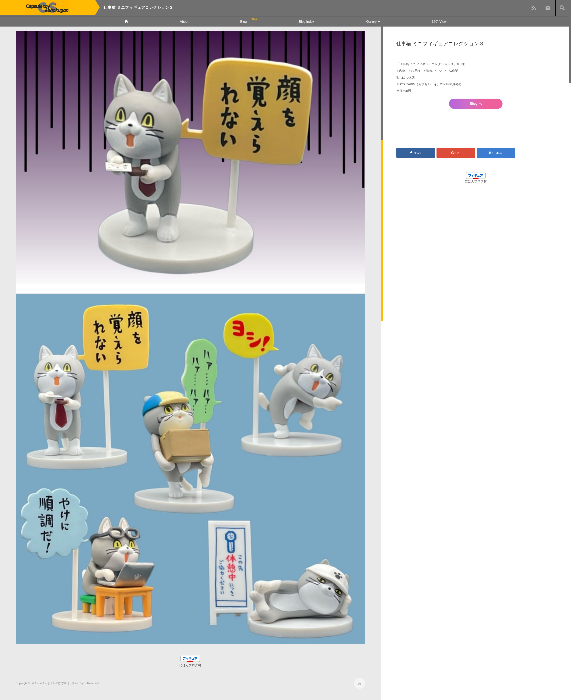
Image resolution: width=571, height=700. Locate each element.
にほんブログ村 (190, 665)
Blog (243, 21)
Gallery (372, 21)
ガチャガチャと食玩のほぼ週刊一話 (52, 683)
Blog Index (306, 21)
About (184, 21)
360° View (439, 21)
